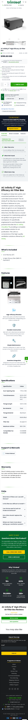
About (14, 664)
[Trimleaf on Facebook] (10, 689)
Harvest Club (13, 90)
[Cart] (25, 2)
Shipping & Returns (14, 680)
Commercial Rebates (14, 675)
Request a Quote (13, 128)
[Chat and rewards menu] (26, 360)
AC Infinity (19, 8)
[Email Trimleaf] (18, 689)
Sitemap (13, 713)
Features (23, 133)
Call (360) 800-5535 (14, 552)
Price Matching (14, 678)
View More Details (6, 79)
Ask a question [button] (14, 621)
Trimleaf (9, 713)
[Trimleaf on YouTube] (12, 689)
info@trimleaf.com (15, 702)
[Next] (18, 39)
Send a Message (14, 557)
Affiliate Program (14, 685)
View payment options (13, 62)
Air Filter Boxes (13, 8)
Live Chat (7, 704)
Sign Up (14, 653)
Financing (14, 673)
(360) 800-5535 (10, 98)
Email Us (22, 98)
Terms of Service (19, 713)
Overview (4, 133)
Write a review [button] (14, 618)
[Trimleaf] (14, 1)
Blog (14, 669)
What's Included (14, 133)
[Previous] (10, 39)
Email (3, 645)
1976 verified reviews (18, 707)
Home (7, 8)
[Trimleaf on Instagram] (15, 689)
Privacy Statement (14, 682)
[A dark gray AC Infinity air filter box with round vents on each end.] (14, 24)
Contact (14, 666)
